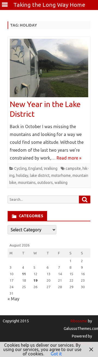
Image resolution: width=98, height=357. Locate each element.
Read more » (69, 157)
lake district (40, 175)
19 (35, 280)
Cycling (20, 168)
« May (13, 298)
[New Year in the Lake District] (49, 69)
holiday (22, 175)
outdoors (45, 182)
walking (61, 182)
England (35, 168)
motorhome (61, 175)
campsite (73, 168)
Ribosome (79, 321)
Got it (56, 353)
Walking (50, 168)
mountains (27, 182)
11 (24, 274)
